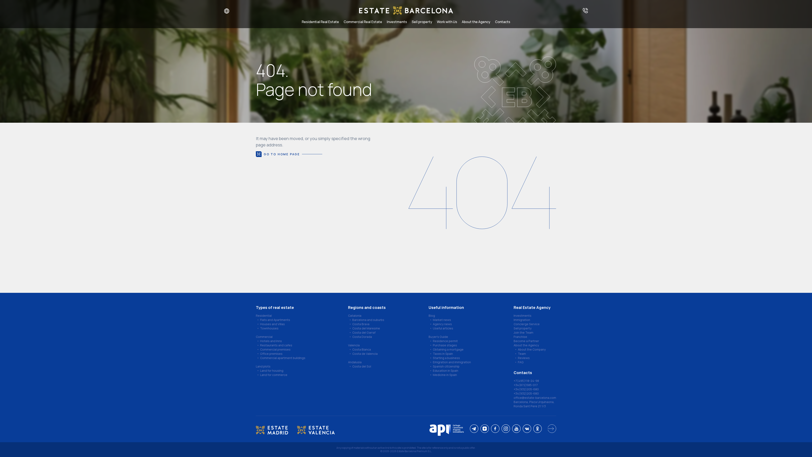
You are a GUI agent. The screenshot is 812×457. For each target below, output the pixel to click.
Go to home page (282, 154)
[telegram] (474, 429)
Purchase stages (445, 345)
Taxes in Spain (443, 354)
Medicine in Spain (445, 375)
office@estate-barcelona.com (535, 398)
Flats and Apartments (275, 320)
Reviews (524, 358)
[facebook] (495, 429)
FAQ (521, 362)
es (237, 11)
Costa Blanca (361, 349)
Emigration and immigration (452, 362)
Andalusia (355, 362)
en (231, 11)
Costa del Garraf (364, 332)
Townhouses (269, 328)
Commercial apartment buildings (282, 358)
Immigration (522, 320)
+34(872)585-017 (526, 385)
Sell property (422, 21)
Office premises (271, 354)
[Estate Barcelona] (406, 10)
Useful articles (443, 328)
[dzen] (484, 429)
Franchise (520, 337)
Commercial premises (275, 349)
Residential (264, 316)
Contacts (502, 21)
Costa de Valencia (365, 354)
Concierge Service (527, 324)
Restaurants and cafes (276, 345)
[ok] (537, 429)
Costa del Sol (361, 366)
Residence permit (445, 341)
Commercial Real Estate (363, 21)
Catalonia (354, 316)
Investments (397, 21)
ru (224, 11)
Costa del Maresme (366, 328)
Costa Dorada (362, 337)
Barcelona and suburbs (368, 320)
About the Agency (476, 21)
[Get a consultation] (585, 11)
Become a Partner (526, 341)
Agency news (442, 324)
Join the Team (523, 332)
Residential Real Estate (320, 21)
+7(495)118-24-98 (526, 381)
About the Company (532, 349)
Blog (432, 316)
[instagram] (506, 429)
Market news (442, 320)
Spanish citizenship (446, 366)
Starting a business (446, 358)
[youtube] (516, 429)
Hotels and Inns (271, 341)
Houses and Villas (272, 324)
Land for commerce (273, 375)
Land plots (263, 366)
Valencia (354, 345)
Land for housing (271, 371)
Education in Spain (445, 371)
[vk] (527, 429)
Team (522, 354)
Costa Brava (360, 324)
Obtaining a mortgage (448, 349)
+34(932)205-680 (526, 389)
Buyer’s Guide (438, 337)
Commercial (264, 337)
